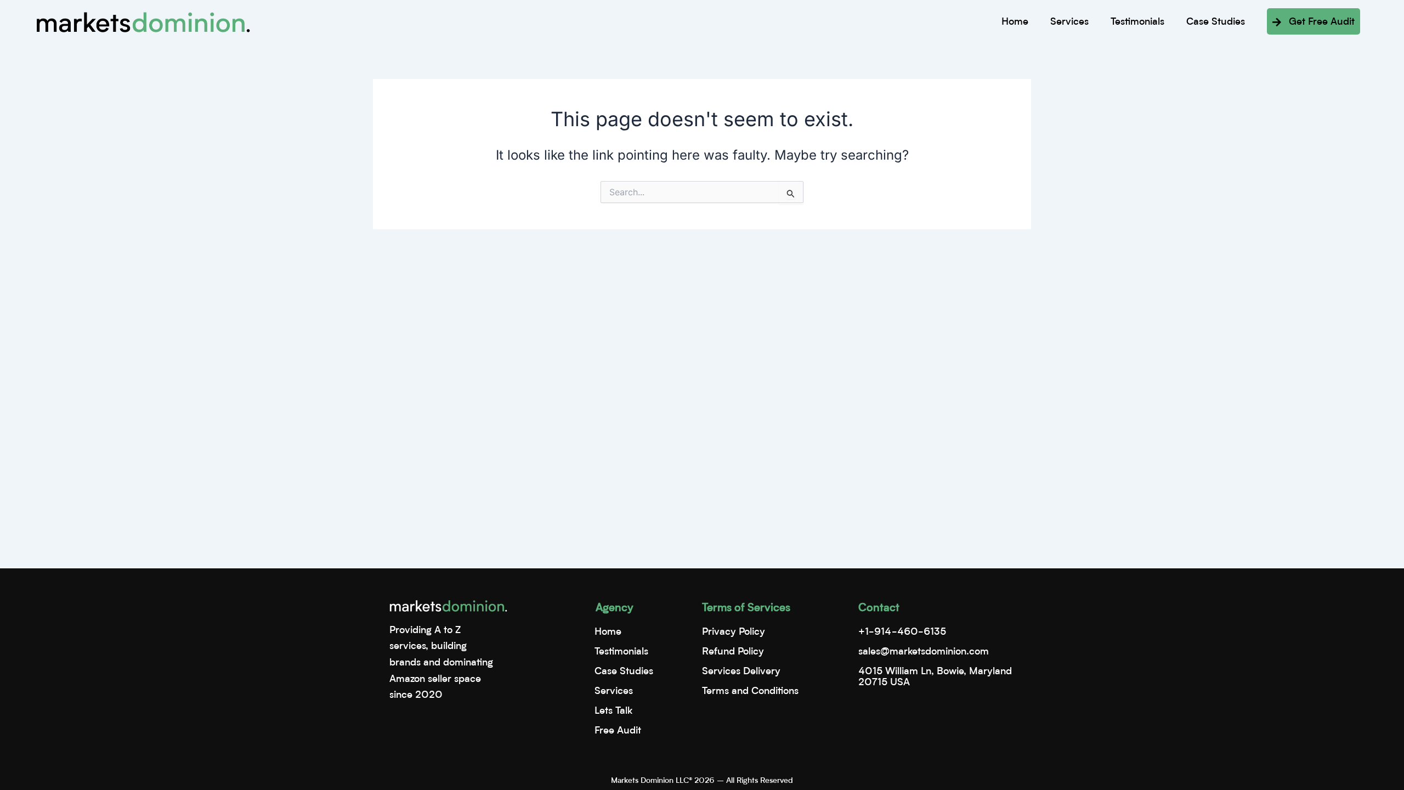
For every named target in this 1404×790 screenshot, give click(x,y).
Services (1069, 22)
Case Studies (1215, 22)
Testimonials (1137, 22)
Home (1014, 22)
